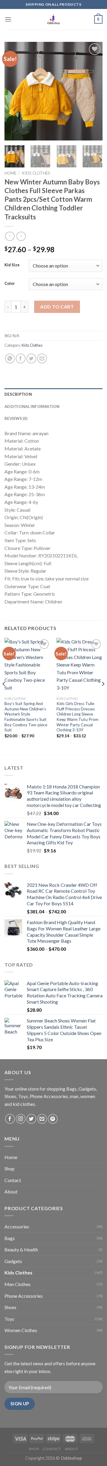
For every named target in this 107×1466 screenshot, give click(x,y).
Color (9, 284)
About (11, 1191)
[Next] (93, 91)
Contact (12, 1180)
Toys (9, 1319)
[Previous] (14, 91)
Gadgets (13, 1261)
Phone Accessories (23, 1296)
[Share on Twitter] (31, 358)
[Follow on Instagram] (21, 1119)
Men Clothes (17, 1284)
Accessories (16, 1226)
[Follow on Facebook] (10, 1119)
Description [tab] (18, 394)
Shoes (10, 1307)
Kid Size (12, 265)
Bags (9, 1238)
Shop (9, 1168)
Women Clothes (20, 1330)
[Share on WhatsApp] (10, 358)
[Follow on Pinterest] (53, 1119)
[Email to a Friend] (42, 358)
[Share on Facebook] (21, 358)
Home (10, 173)
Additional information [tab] (32, 406)
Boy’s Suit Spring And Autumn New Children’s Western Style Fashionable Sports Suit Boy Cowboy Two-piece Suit (25, 716)
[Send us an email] (42, 1119)
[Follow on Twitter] (31, 1119)
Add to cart (57, 306)
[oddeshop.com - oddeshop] (53, 19)
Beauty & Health (21, 1249)
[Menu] (8, 19)
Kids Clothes (36, 173)
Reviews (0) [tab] (15, 418)
